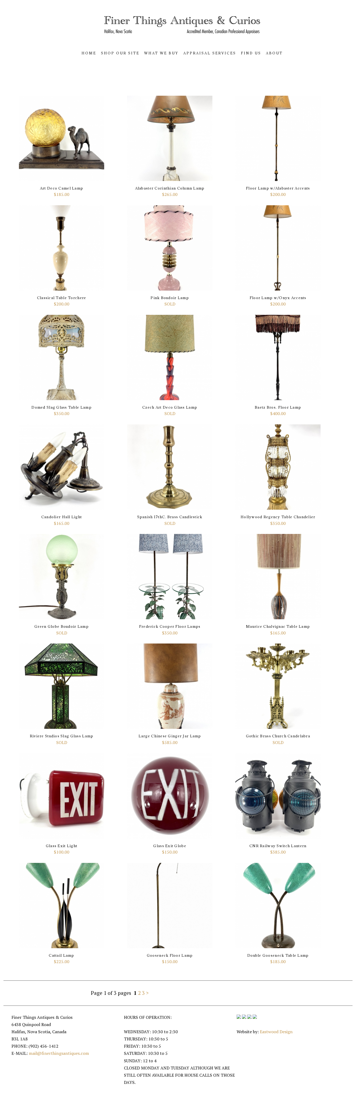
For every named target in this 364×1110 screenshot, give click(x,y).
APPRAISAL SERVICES (209, 53)
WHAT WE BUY (161, 53)
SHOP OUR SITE (120, 53)
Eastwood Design (276, 1032)
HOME (89, 53)
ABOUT (274, 53)
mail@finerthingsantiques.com (59, 1053)
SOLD (170, 301)
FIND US (251, 53)
